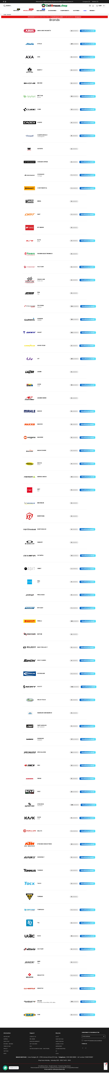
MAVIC (39, 463)
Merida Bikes (59, 1046)
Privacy (6, 1048)
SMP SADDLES (42, 725)
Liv (56, 1051)
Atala (57, 1053)
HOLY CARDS (41, 660)
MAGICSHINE (41, 450)
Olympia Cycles (59, 1043)
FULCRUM (40, 305)
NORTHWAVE (41, 529)
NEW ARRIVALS (41, 10)
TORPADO (40, 909)
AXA (38, 57)
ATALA (39, 44)
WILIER (39, 1001)
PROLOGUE (41, 595)
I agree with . (93, 1040)
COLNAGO (40, 174)
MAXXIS (40, 424)
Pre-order (32, 1039)
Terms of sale (7, 1046)
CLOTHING (76, 10)
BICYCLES (16, 10)
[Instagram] (5, 1)
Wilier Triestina (60, 1041)
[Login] (94, 5)
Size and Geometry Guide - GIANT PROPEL (39, 1048)
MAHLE (39, 411)
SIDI (38, 765)
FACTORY (40, 267)
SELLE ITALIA (41, 700)
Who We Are (7, 1036)
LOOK (39, 384)
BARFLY (39, 70)
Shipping (6, 1039)
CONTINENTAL (42, 188)
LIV (38, 359)
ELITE (39, 240)
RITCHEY (40, 608)
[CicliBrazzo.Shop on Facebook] (83, 1048)
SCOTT (39, 686)
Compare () (86, 1)
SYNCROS (40, 804)
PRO (38, 581)
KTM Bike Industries (60, 1048)
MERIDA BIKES (42, 477)
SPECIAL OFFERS (28, 10)
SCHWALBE (41, 673)
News (5, 1053)
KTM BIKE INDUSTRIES (44, 844)
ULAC (39, 936)
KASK (39, 817)
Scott (57, 1036)
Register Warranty (35, 1041)
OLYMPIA (40, 555)
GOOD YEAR (41, 345)
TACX (39, 883)
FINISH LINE (41, 279)
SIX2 (38, 791)
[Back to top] (105, 1068)
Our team (6, 1051)
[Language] (90, 5)
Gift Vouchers (33, 1043)
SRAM (39, 778)
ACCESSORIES (52, 10)
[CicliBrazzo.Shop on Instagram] (86, 1048)
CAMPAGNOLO (42, 135)
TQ (38, 923)
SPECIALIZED (41, 752)
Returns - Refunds (8, 1043)
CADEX (39, 122)
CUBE (39, 109)
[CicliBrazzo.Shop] (54, 5)
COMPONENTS (64, 10)
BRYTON (40, 96)
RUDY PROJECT (42, 647)
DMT (38, 214)
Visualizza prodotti (87, 31)
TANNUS (40, 870)
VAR (38, 1014)
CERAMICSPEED (42, 162)
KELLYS (39, 831)
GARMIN (40, 319)
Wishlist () (95, 1)
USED (84, 10)
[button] (103, 1036)
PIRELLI (39, 621)
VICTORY (40, 949)
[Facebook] (3, 1)
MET (38, 489)
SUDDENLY (40, 857)
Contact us (33, 1036)
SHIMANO (40, 738)
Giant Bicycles (59, 1039)
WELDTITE (40, 975)
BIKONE (39, 83)
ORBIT (39, 568)
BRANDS (92, 10)
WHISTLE (40, 988)
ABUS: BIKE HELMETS (44, 30)
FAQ (31, 1046)
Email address (86, 1036)
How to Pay (6, 1041)
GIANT (39, 332)
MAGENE (40, 437)
